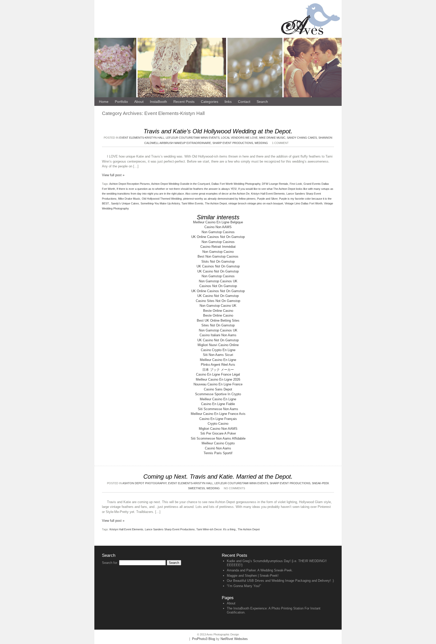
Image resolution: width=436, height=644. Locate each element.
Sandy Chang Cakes (302, 137)
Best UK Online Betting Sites (218, 320)
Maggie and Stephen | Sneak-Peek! (253, 575)
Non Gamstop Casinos (218, 232)
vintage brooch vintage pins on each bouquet (255, 203)
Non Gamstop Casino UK (218, 306)
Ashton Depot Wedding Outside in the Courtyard (180, 183)
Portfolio (121, 101)
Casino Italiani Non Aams (218, 335)
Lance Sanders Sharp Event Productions (170, 529)
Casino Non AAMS (218, 227)
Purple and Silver (267, 198)
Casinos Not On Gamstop (218, 286)
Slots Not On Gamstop (218, 261)
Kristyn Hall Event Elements (268, 193)
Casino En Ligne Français (218, 419)
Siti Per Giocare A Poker (218, 433)
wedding (261, 142)
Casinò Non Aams (218, 448)
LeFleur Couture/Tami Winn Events (193, 137)
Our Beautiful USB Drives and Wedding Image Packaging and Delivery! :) (280, 580)
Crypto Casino (218, 423)
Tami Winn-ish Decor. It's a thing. (216, 529)
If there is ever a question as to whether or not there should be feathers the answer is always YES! (177, 188)
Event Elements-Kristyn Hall (141, 137)
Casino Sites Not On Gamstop (218, 301)
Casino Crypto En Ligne (218, 350)
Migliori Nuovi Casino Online (218, 345)
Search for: (110, 563)
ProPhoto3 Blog (203, 639)
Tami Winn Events (192, 203)
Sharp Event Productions (232, 142)
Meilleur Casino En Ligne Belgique (218, 222)
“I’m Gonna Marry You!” (244, 586)
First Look (296, 183)
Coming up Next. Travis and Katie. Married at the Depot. (218, 476)
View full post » (113, 175)
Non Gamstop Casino (218, 252)
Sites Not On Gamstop (218, 325)
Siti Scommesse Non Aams (218, 409)
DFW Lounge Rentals (275, 183)
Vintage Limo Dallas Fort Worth (303, 203)
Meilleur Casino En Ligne (218, 360)
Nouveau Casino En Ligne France (218, 384)
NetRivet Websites (234, 639)
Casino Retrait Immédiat (218, 247)
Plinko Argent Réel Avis (218, 364)
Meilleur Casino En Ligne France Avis (218, 414)
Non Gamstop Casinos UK (218, 281)
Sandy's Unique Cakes (125, 203)
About (231, 603)
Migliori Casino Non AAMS (218, 429)
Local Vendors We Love (239, 137)
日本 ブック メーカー (218, 370)
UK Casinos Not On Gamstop (218, 266)
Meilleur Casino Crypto (218, 443)
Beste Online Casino (218, 311)
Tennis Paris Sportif (218, 453)
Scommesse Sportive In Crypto (218, 394)
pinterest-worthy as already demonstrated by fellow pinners (219, 198)
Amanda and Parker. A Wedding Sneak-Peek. (260, 570)
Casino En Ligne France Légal (218, 374)
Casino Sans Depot (218, 389)
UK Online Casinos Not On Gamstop (218, 237)
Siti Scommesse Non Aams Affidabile (218, 438)
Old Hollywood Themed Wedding (162, 198)
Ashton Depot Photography (144, 483)
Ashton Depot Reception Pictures (129, 183)
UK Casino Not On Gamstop (218, 271)
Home (103, 101)
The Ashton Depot (216, 203)
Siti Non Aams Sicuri (218, 355)
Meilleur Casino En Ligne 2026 (218, 379)
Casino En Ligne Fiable (218, 404)
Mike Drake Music (272, 137)
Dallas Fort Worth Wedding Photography (235, 183)
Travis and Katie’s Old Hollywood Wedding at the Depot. (218, 131)
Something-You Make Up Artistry (160, 203)
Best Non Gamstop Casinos (218, 256)
